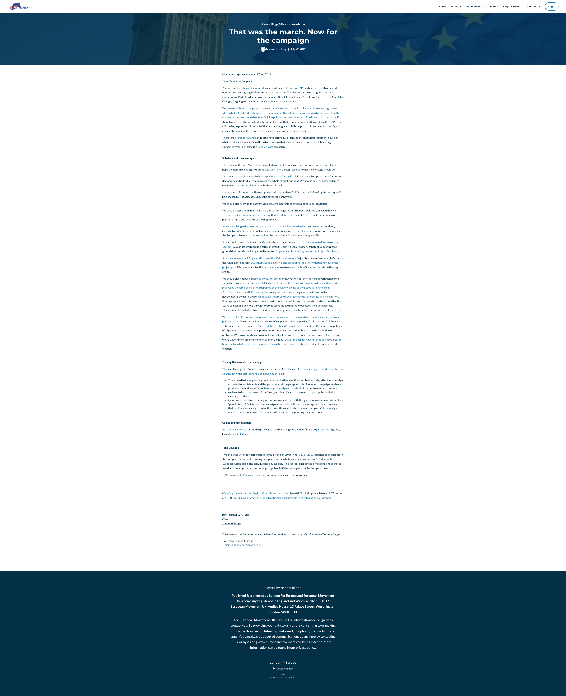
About (455, 6)
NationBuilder (289, 677)
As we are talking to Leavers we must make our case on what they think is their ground (271, 226)
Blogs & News (512, 6)
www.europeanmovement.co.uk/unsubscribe (290, 642)
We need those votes (270, 326)
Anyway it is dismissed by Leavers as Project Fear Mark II (308, 251)
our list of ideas (239, 434)
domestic (257, 278)
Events (494, 6)
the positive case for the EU (277, 176)
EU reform (272, 278)
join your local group (327, 429)
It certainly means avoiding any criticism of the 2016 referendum (259, 258)
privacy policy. (306, 647)
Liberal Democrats (252, 88)
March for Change (245, 137)
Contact (532, 6)
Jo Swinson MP (294, 88)
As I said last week (232, 429)
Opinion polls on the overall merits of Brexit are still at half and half (301, 117)
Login (551, 6)
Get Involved (474, 6)
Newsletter (298, 24)
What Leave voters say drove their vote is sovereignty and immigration (298, 296)
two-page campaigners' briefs (281, 388)
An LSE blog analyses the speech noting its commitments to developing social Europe (281, 497)
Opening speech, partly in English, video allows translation (256, 493)
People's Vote (265, 146)
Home (442, 6)
